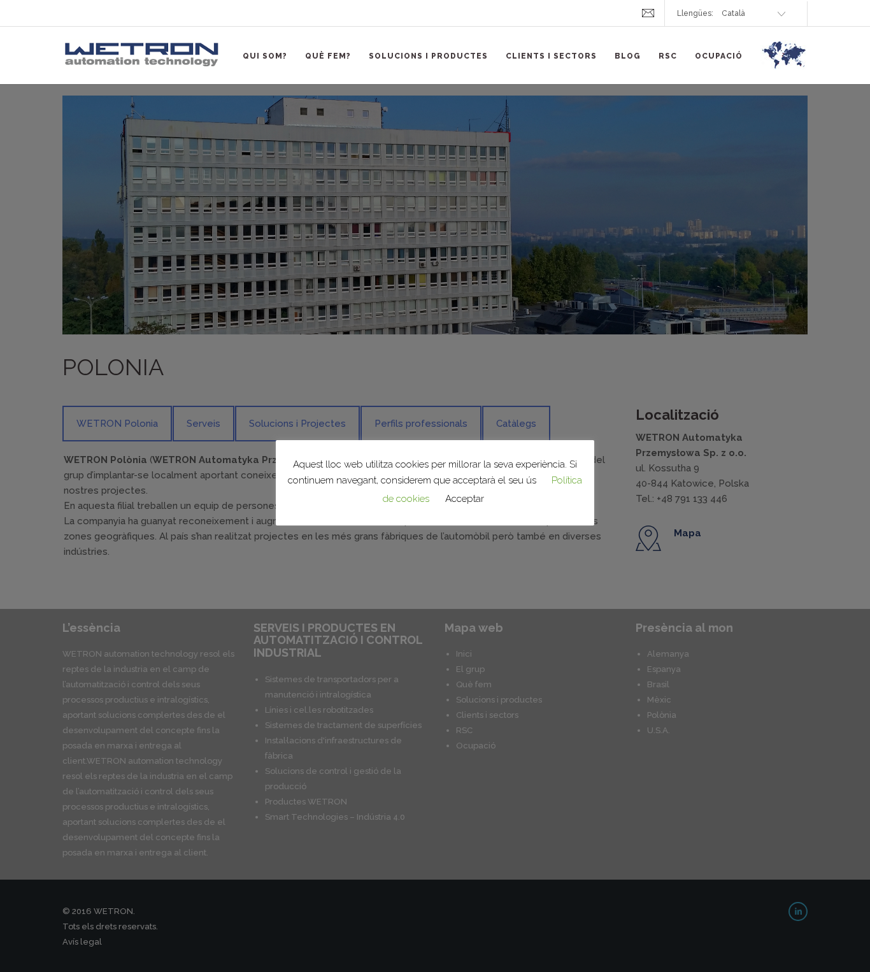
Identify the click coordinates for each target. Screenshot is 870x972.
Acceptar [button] (464, 498)
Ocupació (719, 56)
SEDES (784, 62)
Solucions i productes (428, 56)
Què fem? (328, 56)
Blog (628, 56)
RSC (668, 56)
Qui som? (265, 56)
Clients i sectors (551, 56)
